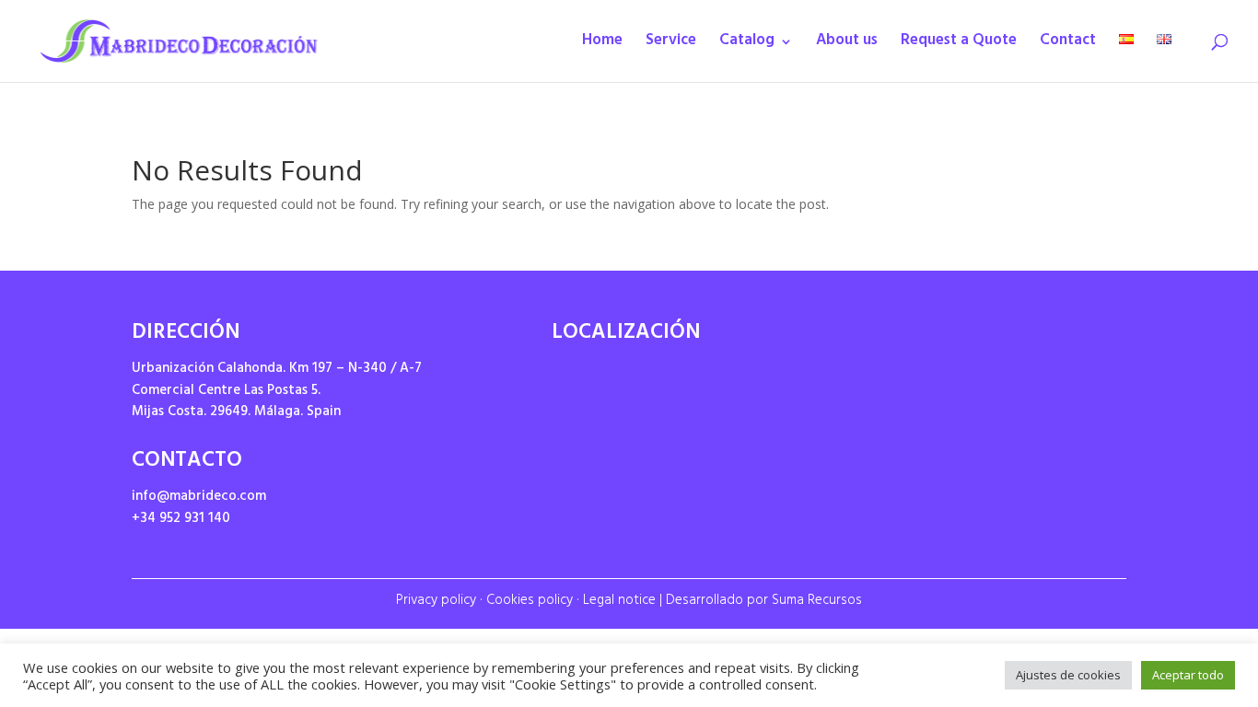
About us (847, 45)
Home (602, 45)
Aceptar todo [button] (1188, 674)
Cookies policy (529, 601)
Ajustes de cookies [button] (1068, 674)
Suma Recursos (817, 601)
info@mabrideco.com (199, 497)
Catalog (747, 45)
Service (671, 45)
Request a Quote (959, 45)
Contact (1068, 45)
